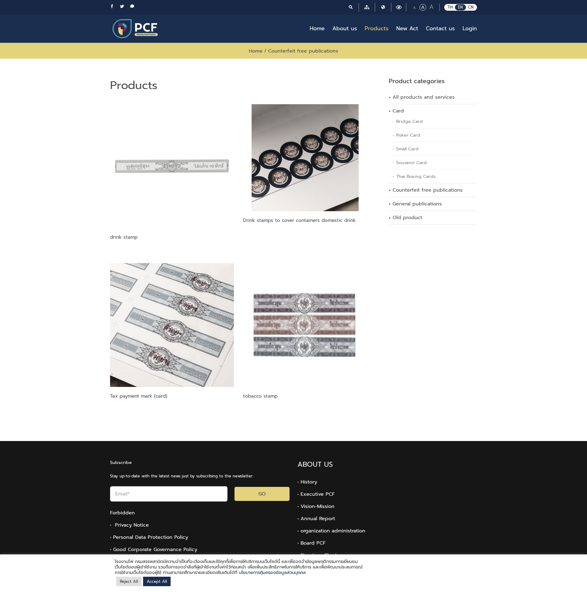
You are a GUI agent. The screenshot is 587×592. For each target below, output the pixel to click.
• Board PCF (311, 543)
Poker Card (408, 135)
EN (460, 7)
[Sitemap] (367, 7)
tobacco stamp (260, 395)
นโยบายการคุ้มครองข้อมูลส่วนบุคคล (272, 572)
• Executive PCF (316, 494)
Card (398, 111)
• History (307, 482)
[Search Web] (351, 7)
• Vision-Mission (315, 506)
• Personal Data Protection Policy (149, 537)
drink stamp (124, 237)
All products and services (424, 97)
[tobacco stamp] (305, 325)
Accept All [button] (157, 581)
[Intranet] (383, 7)
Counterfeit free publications (428, 190)
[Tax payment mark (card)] (172, 325)
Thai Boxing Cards (416, 176)
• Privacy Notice (129, 525)
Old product (407, 217)
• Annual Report (316, 518)
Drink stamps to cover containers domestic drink (299, 220)
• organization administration (331, 531)
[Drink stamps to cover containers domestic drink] (305, 157)
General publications (417, 204)
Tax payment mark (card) (138, 395)
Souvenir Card (411, 162)
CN (471, 7)
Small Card (407, 148)
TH (450, 7)
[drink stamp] (172, 166)
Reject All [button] (129, 581)
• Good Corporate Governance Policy (153, 549)
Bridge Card (409, 121)
